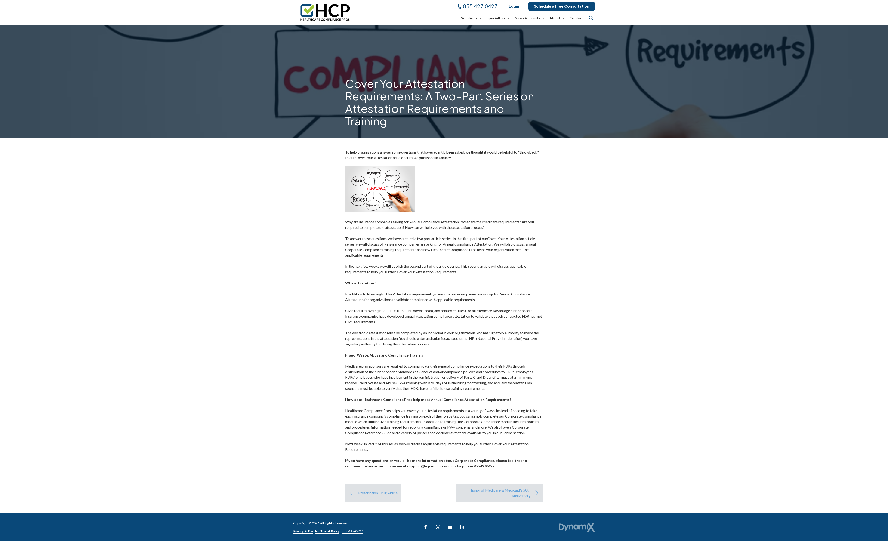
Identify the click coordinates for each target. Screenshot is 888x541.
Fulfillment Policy (327, 531)
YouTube (450, 527)
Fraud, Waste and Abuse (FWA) (382, 383)
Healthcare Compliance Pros (453, 249)
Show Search (591, 18)
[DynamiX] (577, 527)
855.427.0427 (480, 6)
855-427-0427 (352, 531)
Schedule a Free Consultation (561, 6)
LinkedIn (462, 527)
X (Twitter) (438, 527)
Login (514, 6)
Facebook (425, 527)
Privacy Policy (303, 531)
